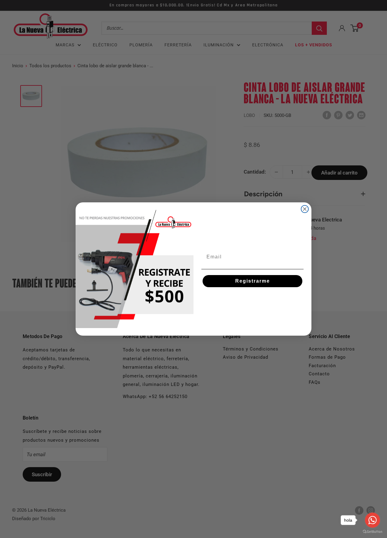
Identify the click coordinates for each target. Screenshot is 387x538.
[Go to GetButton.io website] (372, 532)
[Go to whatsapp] (372, 520)
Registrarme (252, 281)
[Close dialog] (304, 209)
